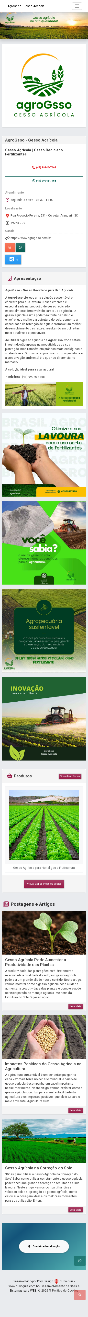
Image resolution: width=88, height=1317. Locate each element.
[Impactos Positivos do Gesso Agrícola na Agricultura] (44, 1037)
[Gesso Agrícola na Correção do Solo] (44, 1141)
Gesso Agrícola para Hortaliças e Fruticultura (44, 868)
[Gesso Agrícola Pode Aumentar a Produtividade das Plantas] (44, 933)
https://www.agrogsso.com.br (31, 238)
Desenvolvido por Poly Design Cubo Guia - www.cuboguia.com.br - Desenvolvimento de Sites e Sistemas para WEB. (44, 1286)
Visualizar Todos (70, 776)
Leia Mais (75, 1006)
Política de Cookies (65, 1290)
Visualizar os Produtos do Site (44, 883)
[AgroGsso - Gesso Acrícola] (44, 85)
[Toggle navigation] (77, 6)
